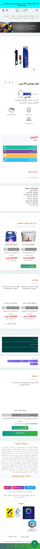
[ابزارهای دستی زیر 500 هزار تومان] (20, 27)
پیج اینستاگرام (17, 487)
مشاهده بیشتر (20, 433)
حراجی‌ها (35, 376)
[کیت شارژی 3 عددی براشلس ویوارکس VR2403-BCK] (10, 295)
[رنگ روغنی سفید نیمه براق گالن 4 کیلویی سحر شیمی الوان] (29, 238)
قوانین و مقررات (24, 537)
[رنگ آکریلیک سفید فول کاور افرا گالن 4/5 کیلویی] (11, 238)
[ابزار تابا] (19, 10)
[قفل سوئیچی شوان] (12, 82)
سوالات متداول (13, 537)
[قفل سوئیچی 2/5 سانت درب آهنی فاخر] (9, 82)
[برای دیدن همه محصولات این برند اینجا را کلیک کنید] (25, 94)
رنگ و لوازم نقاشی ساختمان (27, 223)
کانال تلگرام (29, 487)
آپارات (7, 487)
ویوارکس (35, 280)
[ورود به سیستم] (3, 10)
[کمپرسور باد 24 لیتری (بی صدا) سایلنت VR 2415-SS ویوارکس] (20, 397)
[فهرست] (37, 10)
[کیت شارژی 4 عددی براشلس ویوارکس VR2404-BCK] (29, 295)
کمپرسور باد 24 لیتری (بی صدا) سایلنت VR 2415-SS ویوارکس (20, 419)
